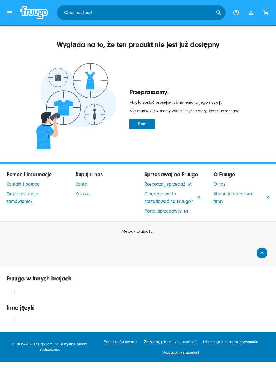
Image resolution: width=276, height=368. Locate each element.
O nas (219, 184)
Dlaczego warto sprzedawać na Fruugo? (168, 197)
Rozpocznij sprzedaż (164, 184)
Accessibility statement (181, 352)
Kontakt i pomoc (22, 184)
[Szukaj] (218, 12)
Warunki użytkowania (121, 341)
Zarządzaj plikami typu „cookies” (170, 341)
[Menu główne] (9, 12)
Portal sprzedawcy (163, 211)
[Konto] (251, 12)
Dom (142, 123)
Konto (81, 184)
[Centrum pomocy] (236, 12)
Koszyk (82, 194)
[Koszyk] (266, 12)
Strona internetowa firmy (232, 197)
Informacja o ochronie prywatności (230, 341)
